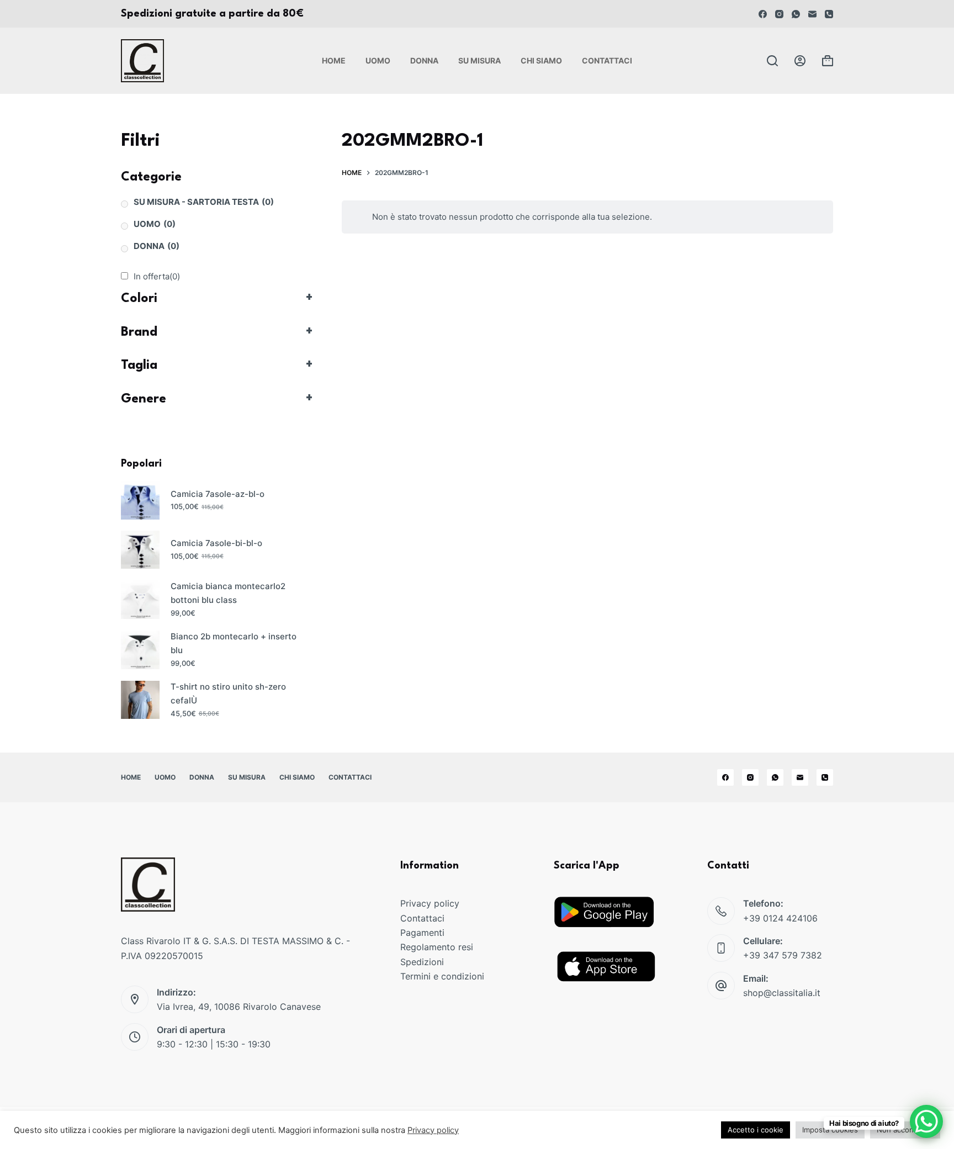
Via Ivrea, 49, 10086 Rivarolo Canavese (239, 1006)
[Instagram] (779, 14)
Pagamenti (422, 932)
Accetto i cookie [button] (755, 1129)
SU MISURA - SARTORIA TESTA (204, 202)
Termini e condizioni (442, 976)
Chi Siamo (541, 60)
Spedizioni (422, 961)
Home (334, 60)
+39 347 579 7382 (782, 955)
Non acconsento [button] (905, 1129)
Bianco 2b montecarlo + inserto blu (233, 643)
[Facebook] (763, 14)
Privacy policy (429, 903)
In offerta (157, 276)
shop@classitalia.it (781, 992)
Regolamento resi (436, 946)
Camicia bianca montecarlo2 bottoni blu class (228, 593)
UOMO (155, 224)
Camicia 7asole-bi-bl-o (216, 543)
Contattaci (607, 60)
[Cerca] (772, 60)
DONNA (156, 246)
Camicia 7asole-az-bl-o (217, 494)
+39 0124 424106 (780, 918)
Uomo (377, 60)
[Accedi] (799, 60)
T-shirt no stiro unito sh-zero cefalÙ (228, 693)
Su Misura (479, 60)
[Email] (812, 14)
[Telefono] (829, 14)
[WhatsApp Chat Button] (926, 1121)
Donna (424, 60)
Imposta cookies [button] (830, 1129)
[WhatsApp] (796, 14)
